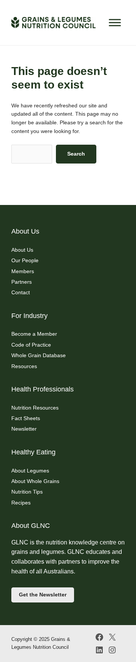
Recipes (21, 503)
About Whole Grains (35, 481)
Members (22, 271)
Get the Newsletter (42, 595)
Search (76, 154)
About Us (22, 250)
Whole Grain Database (38, 355)
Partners (21, 282)
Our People (25, 260)
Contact (20, 292)
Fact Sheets (25, 418)
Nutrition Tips (27, 492)
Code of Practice (31, 345)
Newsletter (24, 429)
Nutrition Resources (35, 408)
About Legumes (30, 471)
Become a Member (34, 334)
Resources (24, 366)
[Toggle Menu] (115, 22)
